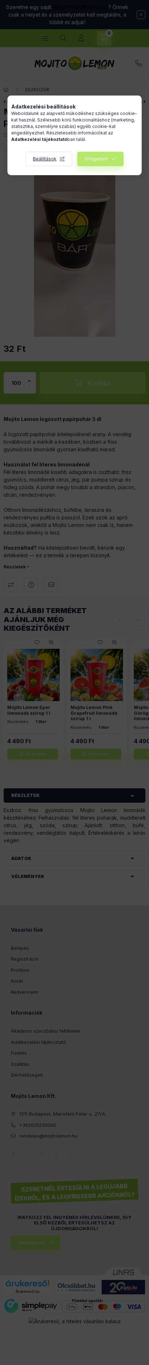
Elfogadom (96, 158)
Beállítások (44, 158)
